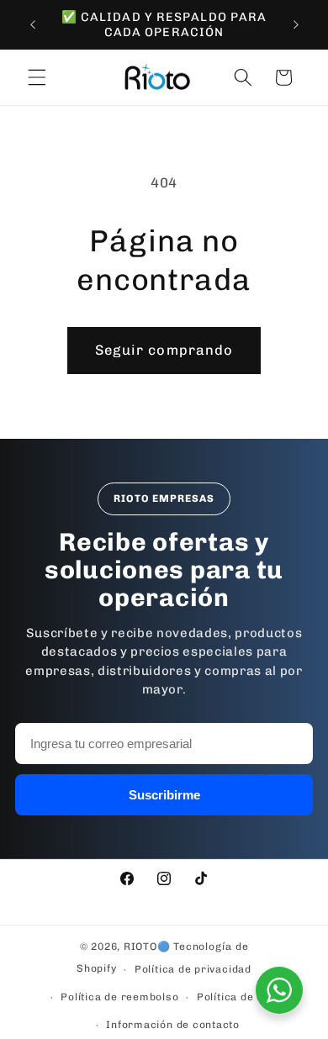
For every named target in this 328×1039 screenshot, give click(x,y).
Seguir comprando (164, 349)
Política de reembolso (119, 997)
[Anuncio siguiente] (296, 24)
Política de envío (241, 997)
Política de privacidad (193, 969)
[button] (37, 77)
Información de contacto (173, 1025)
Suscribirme (164, 795)
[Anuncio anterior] (32, 24)
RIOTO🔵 (147, 946)
